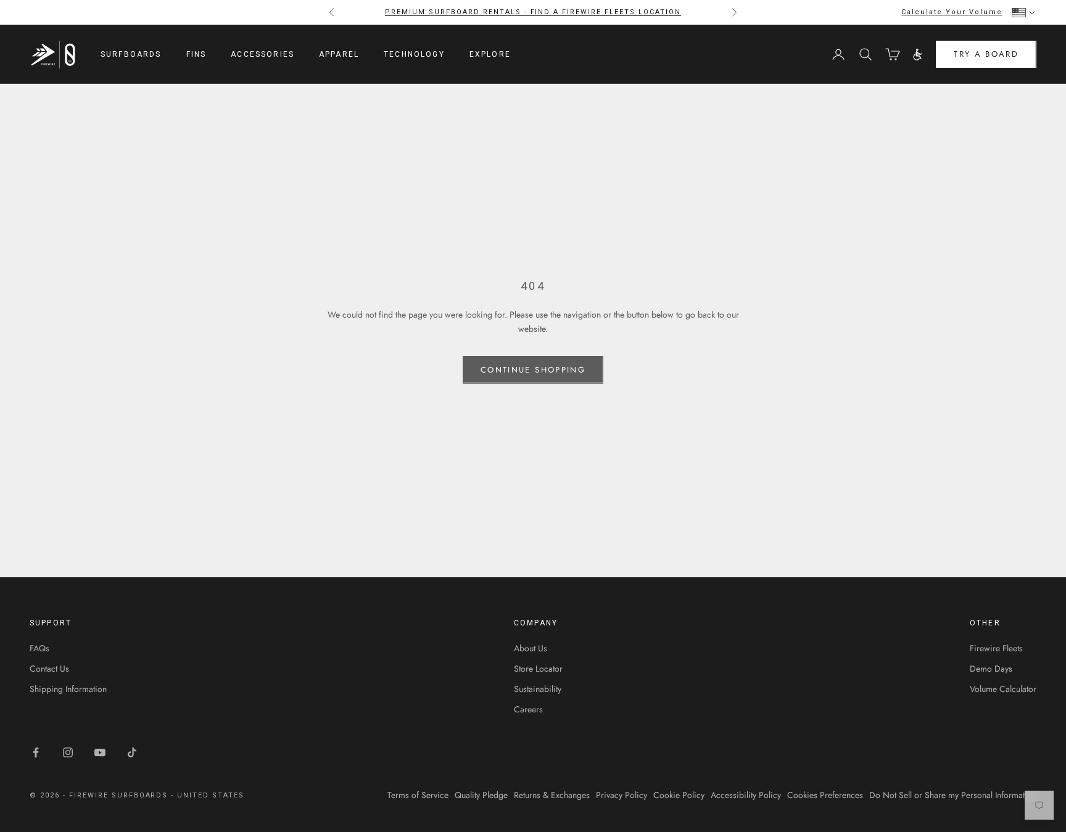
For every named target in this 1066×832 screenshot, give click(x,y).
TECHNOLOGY (414, 54)
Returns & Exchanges (552, 795)
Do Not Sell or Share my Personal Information (952, 795)
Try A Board (986, 54)
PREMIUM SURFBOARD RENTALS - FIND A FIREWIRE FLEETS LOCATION (533, 12)
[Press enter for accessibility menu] (917, 54)
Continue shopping (533, 370)
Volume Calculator (1003, 689)
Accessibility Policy (746, 795)
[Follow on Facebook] (36, 752)
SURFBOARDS (131, 54)
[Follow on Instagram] (68, 752)
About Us (530, 648)
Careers (528, 709)
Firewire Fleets (996, 648)
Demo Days (991, 668)
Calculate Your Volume (951, 12)
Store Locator (538, 668)
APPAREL (339, 54)
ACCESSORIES (262, 54)
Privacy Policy (621, 795)
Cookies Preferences (825, 795)
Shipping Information (68, 689)
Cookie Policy (678, 795)
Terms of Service (417, 795)
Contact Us (49, 668)
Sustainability (537, 689)
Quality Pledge (481, 795)
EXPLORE (490, 54)
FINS (196, 54)
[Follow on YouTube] (100, 752)
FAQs (39, 648)
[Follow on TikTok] (132, 752)
